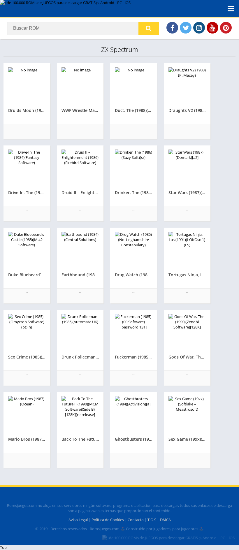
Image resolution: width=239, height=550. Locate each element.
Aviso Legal (78, 519)
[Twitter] (185, 28)
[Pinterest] (226, 28)
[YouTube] (212, 28)
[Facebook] (172, 28)
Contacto (136, 519)
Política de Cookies (108, 519)
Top (3, 547)
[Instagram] (199, 28)
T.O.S (151, 519)
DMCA (165, 519)
